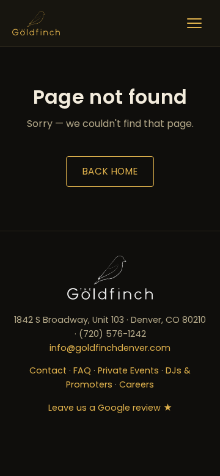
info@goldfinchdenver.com (110, 348)
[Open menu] (194, 23)
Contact (48, 370)
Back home (110, 171)
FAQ (82, 370)
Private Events (128, 370)
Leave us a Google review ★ (110, 408)
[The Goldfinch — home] (36, 23)
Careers (136, 384)
